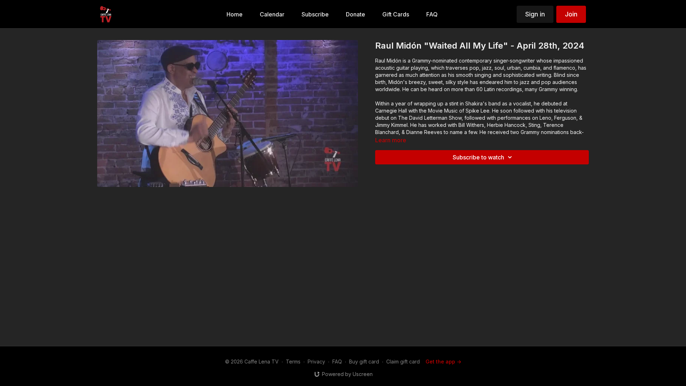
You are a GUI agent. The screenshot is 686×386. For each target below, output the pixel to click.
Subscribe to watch (478, 157)
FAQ (337, 361)
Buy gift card (364, 361)
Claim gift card (403, 361)
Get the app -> (443, 361)
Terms (293, 361)
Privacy (316, 361)
